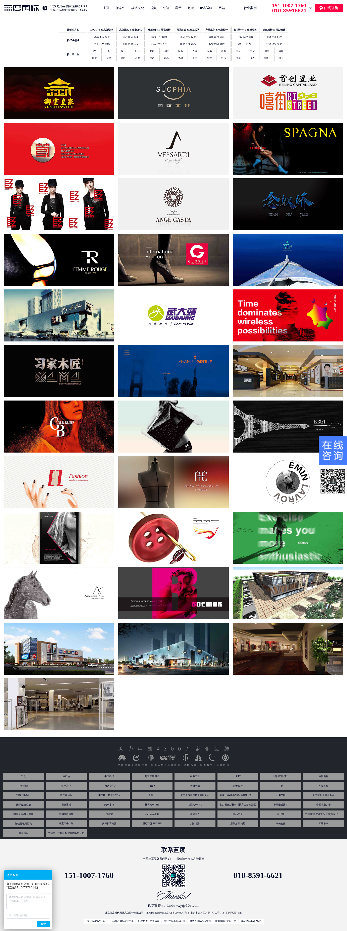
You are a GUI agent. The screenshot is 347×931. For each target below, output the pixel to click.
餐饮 (152, 57)
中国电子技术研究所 (109, 795)
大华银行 (238, 785)
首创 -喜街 (194, 823)
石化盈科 (66, 804)
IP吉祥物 (206, 8)
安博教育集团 (109, 823)
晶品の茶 (238, 814)
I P (252, 57)
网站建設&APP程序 (251, 921)
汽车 (238, 57)
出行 (137, 51)
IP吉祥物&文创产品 (225, 921)
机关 (281, 57)
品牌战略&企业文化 (123, 921)
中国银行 (109, 776)
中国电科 (323, 776)
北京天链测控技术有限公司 (195, 795)
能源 (195, 57)
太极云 (152, 795)
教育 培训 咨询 (159, 43)
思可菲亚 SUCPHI (152, 823)
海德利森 (195, 814)
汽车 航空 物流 (102, 43)
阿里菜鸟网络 (152, 776)
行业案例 (250, 8)
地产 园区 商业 (130, 37)
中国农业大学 (323, 804)
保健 (180, 57)
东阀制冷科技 (66, 814)
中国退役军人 (109, 785)
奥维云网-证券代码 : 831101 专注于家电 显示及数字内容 (237, 795)
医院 (180, 51)
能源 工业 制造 (159, 37)
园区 (123, 57)
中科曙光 (23, 785)
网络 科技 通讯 (217, 37)
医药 (195, 51)
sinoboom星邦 (152, 814)
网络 (281, 51)
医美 (209, 51)
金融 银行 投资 (102, 37)
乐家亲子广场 (66, 823)
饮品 (166, 57)
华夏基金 (323, 785)
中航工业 (195, 776)
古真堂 (109, 814)
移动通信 (66, 785)
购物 (152, 51)
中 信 (280, 785)
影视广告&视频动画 (148, 921)
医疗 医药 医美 (130, 43)
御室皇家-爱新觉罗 (23, 814)
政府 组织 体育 (245, 37)
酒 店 (137, 57)
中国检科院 (66, 795)
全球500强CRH (281, 776)
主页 (106, 8)
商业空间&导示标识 (174, 921)
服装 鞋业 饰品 (188, 43)
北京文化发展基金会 (323, 795)
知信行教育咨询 (23, 823)
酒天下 (152, 785)
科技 (223, 57)
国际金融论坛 (23, 804)
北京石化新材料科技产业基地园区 (238, 804)
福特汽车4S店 (195, 804)
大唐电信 (195, 785)
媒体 (266, 51)
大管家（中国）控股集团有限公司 (66, 833)
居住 (123, 51)
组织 (266, 57)
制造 (209, 57)
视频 (153, 8)
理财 (166, 51)
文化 (252, 51)
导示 (178, 8)
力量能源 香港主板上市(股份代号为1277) (323, 814)
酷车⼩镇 (109, 804)
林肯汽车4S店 (152, 804)
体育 (238, 51)
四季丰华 (323, 823)
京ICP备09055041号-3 (177, 912)
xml (240, 912)
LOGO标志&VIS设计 (97, 921)
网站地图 (231, 912)
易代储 (280, 814)
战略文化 (137, 8)
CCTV (238, 776)
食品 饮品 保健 (188, 37)
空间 (166, 8)
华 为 (23, 776)
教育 (223, 51)
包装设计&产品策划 (200, 921)
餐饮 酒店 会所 (217, 43)
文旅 (108, 57)
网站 (221, 8)
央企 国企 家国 (245, 43)
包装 (191, 8)
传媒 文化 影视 (274, 37)
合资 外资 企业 (274, 43)
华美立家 (281, 823)
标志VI (120, 8)
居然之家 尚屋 (237, 823)
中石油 (66, 776)
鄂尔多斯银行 (23, 795)
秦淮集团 (281, 795)
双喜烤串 (23, 833)
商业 (94, 57)
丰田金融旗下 (281, 804)
